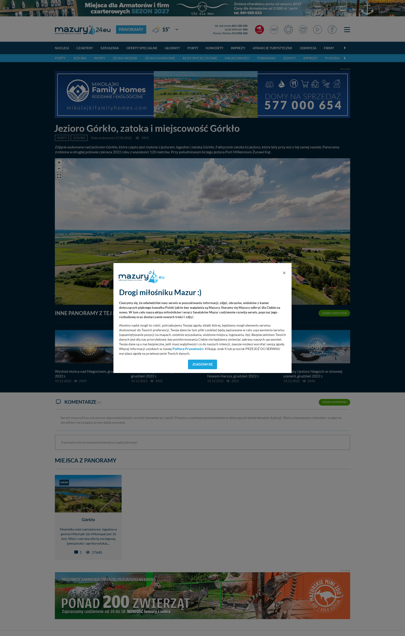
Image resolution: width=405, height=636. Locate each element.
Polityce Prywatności (187, 349)
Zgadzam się (202, 364)
